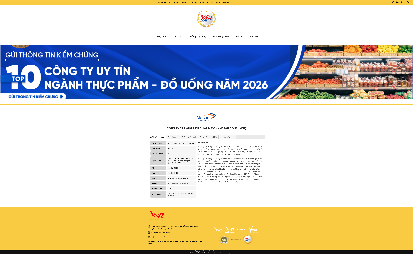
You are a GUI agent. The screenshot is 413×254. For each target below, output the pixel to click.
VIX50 (202, 2)
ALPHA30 (210, 2)
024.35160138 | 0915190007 (161, 232)
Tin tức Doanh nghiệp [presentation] (208, 137)
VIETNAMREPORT (164, 2)
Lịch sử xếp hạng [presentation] (227, 137)
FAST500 (184, 2)
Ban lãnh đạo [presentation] (173, 137)
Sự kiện (254, 36)
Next (2, 72)
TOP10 (218, 2)
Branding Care (221, 36)
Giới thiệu (178, 36)
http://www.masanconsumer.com (179, 183)
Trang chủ (160, 36)
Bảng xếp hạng (198, 36)
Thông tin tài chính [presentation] (189, 137)
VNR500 (175, 2)
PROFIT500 (193, 2)
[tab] (157, 137)
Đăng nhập (399, 2)
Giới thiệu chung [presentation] (157, 137)
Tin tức (239, 36)
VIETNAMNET (227, 2)
